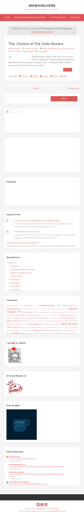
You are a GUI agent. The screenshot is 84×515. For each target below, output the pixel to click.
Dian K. (37, 333)
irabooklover (42, 6)
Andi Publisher (21, 315)
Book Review (69, 324)
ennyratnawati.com (17, 465)
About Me (74, 18)
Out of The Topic (57, 18)
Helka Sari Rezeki (16, 472)
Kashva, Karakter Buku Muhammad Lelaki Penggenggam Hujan (37, 221)
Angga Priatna (45, 315)
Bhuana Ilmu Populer (14, 321)
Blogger (56, 508)
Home (7, 18)
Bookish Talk (16, 328)
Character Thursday (15, 330)
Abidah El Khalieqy (48, 309)
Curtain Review (16, 276)
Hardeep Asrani (30, 511)
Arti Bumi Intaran (42, 318)
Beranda (36, 88)
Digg (64, 76)
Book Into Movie (21, 324)
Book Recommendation (52, 324)
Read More (67, 69)
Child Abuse (27, 330)
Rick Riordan (28, 51)
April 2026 (15, 286)
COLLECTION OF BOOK (19, 482)
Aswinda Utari (55, 318)
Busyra (56, 327)
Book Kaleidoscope (35, 324)
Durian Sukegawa (55, 333)
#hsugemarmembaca (13, 309)
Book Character (70, 321)
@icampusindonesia (12, 306)
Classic (48, 331)
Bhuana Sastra (30, 321)
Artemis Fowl (29, 318)
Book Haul (9, 324)
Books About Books (30, 327)
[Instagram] (46, 505)
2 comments (42, 51)
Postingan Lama (73, 88)
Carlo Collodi (64, 327)
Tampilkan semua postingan (42, 32)
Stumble (55, 76)
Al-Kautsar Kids (28, 312)
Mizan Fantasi (48, 49)
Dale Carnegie (68, 330)
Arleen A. (17, 318)
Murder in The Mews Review (21, 273)
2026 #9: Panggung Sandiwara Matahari (22, 459)
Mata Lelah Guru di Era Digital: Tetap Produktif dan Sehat (28, 484)
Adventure (62, 309)
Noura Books (58, 49)
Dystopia (65, 333)
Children (37, 330)
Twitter (35, 76)
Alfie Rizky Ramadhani (43, 312)
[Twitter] (38, 505)
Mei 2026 (14, 283)
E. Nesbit (73, 333)
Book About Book (58, 321)
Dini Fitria (45, 333)
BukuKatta (49, 327)
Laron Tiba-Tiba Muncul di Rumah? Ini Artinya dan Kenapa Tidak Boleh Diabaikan (36, 466)
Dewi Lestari (28, 333)
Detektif (16, 333)
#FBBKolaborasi (68, 306)
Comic (57, 331)
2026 (11, 263)
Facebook (24, 76)
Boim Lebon (48, 321)
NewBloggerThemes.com (57, 511)
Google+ (45, 76)
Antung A (54, 315)
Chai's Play (73, 328)
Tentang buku (14, 457)
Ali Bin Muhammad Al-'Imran (62, 312)
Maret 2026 (15, 290)
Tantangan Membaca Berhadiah (29, 18)
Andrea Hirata (33, 315)
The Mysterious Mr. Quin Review (27, 232)
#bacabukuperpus (47, 305)
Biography (40, 321)
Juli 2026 (14, 266)
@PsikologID (28, 306)
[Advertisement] (41, 155)
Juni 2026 (14, 280)
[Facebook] (42, 505)
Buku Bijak (41, 327)
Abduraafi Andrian (32, 309)
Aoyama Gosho (65, 315)
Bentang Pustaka (68, 318)
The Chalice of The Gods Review (36, 44)
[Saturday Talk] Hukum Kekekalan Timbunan (22, 243)
